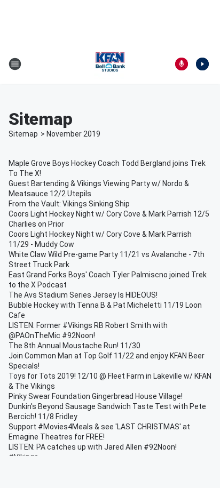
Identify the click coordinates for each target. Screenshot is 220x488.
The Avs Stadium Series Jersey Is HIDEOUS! (83, 295)
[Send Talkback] (181, 64)
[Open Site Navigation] (15, 64)
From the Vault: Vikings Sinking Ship (69, 203)
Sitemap (23, 134)
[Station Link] (110, 64)
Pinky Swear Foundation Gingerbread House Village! (96, 396)
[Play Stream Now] (202, 64)
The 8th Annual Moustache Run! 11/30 (74, 345)
